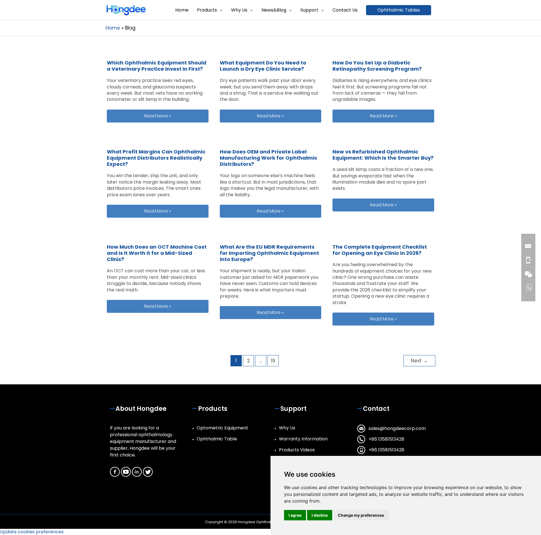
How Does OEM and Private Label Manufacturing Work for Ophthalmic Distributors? (268, 158)
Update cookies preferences (32, 532)
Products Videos (297, 450)
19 (273, 360)
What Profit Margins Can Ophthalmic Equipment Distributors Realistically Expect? (156, 158)
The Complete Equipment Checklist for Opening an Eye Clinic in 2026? (379, 250)
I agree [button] (295, 515)
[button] (398, 10)
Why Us (287, 428)
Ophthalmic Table (217, 439)
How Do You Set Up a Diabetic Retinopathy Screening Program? (377, 65)
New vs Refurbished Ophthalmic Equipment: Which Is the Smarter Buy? (383, 154)
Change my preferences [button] (361, 515)
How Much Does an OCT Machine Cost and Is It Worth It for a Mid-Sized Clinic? (157, 253)
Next (419, 360)
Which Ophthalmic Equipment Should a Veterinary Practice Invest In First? (156, 65)
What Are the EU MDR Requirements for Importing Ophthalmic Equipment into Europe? (269, 253)
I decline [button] (320, 515)
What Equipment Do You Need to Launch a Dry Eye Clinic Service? (263, 65)
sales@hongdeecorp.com (397, 428)
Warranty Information (303, 439)
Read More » (176, 115)
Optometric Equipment (222, 428)
